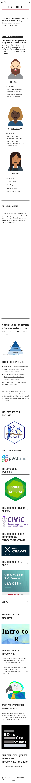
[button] (2, 2)
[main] (15, 7)
